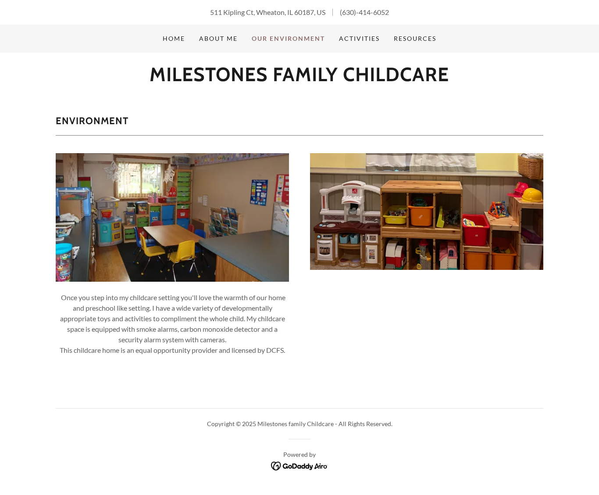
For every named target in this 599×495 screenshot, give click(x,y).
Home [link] (174, 38)
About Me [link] (218, 38)
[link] (299, 78)
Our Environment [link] (288, 38)
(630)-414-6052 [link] (364, 12)
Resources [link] (415, 38)
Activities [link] (359, 38)
